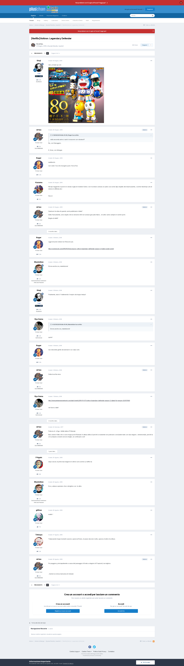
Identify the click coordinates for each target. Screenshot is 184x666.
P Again (39, 457)
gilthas (39, 510)
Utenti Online (65, 20)
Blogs (38, 20)
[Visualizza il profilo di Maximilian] (38, 268)
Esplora (33, 15)
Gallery (46, 20)
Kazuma (38, 182)
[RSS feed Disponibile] (153, 641)
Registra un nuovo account (63, 611)
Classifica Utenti (77, 20)
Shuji (39, 61)
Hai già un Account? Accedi (134, 9)
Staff (87, 20)
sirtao (41, 44)
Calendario (54, 20)
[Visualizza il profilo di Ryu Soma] (38, 326)
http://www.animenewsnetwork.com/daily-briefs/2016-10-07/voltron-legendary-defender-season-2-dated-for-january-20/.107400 (89, 400)
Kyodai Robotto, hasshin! (56, 46)
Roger (38, 158)
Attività (41, 15)
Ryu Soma (39, 319)
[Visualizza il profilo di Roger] (38, 164)
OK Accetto (146, 662)
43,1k (39, 80)
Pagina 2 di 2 (55, 53)
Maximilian (39, 262)
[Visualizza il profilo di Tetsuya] (38, 541)
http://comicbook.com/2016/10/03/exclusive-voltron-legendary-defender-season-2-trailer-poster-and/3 (81, 249)
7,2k (39, 279)
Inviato (55, 60)
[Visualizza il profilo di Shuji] (38, 67)
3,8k (39, 474)
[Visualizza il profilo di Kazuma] (38, 189)
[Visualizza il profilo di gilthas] (38, 517)
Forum (32, 20)
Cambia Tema (86, 651)
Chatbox (64, 15)
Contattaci (111, 651)
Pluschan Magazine (52, 15)
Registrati (150, 9)
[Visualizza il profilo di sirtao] (33, 45)
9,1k (39, 146)
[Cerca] (153, 15)
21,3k (39, 174)
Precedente (38, 53)
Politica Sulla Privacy (99, 651)
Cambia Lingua (74, 651)
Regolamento (96, 20)
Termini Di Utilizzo (68, 663)
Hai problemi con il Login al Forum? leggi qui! (90, 3)
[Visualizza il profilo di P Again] (38, 464)
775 (39, 527)
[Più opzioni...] (151, 61)
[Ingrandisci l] (76, 95)
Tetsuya (38, 535)
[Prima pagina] (31, 53)
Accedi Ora (121, 611)
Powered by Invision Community (92, 655)
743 (39, 199)
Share (135, 45)
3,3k (39, 336)
